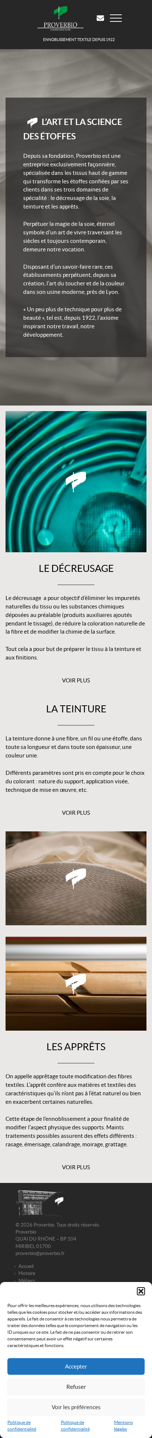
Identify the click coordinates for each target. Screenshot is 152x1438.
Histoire (26, 1273)
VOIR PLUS (76, 680)
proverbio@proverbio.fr (40, 1253)
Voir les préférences (76, 1407)
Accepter (76, 1366)
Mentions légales (123, 1425)
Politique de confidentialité (21, 1425)
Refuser (76, 1387)
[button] (141, 1291)
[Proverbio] (63, 18)
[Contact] (103, 18)
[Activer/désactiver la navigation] (119, 18)
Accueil (26, 1266)
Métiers (26, 1280)
